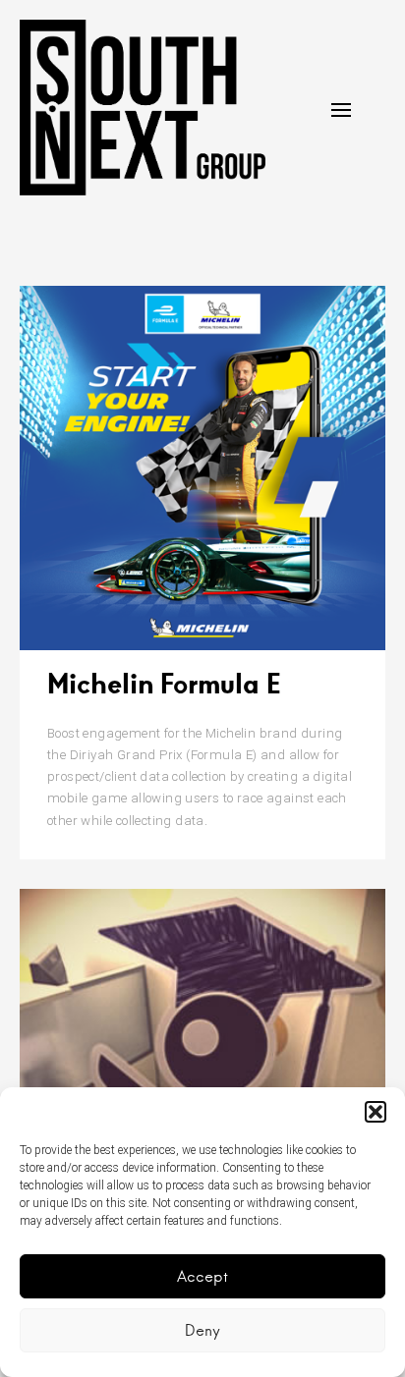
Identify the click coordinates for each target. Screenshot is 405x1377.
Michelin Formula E (163, 683)
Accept (202, 1276)
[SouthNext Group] (142, 107)
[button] (375, 1112)
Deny (202, 1330)
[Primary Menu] (341, 110)
